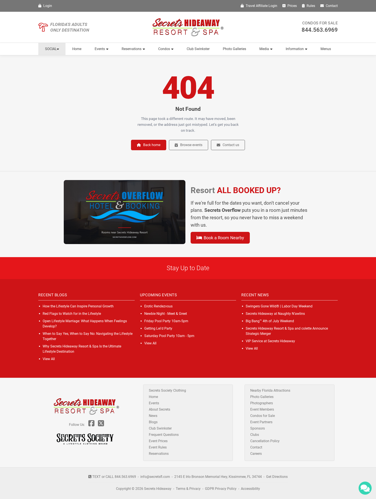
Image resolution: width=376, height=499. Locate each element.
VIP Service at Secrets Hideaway (270, 341)
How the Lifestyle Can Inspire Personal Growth (78, 306)
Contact (331, 6)
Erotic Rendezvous (158, 306)
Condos (164, 49)
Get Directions (277, 477)
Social (51, 49)
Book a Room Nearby (223, 237)
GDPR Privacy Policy (221, 489)
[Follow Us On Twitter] (101, 425)
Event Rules (158, 447)
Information (295, 49)
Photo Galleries (234, 49)
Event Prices (158, 441)
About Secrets (159, 409)
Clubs (254, 435)
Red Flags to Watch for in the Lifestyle (72, 314)
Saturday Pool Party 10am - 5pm (169, 336)
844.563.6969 (320, 30)
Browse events (191, 145)
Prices (292, 6)
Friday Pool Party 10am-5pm (166, 321)
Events (100, 49)
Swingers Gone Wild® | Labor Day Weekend (279, 306)
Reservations (131, 49)
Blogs (153, 422)
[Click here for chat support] (365, 488)
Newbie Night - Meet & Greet (165, 314)
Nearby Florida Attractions (270, 390)
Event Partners (261, 422)
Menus (326, 49)
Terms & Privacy (188, 489)
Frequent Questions (164, 435)
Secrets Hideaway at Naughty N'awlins (275, 314)
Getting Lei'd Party (158, 328)
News (153, 416)
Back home (151, 145)
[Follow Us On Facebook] (91, 425)
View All (49, 359)
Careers (256, 454)
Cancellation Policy (265, 441)
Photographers (261, 403)
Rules (310, 6)
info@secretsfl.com (155, 477)
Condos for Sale (320, 23)
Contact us (231, 145)
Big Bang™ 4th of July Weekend (270, 321)
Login (47, 6)
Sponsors (257, 428)
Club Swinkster (198, 49)
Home (76, 49)
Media (264, 49)
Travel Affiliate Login (261, 6)
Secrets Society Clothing (167, 390)
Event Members (262, 409)
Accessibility (250, 489)
